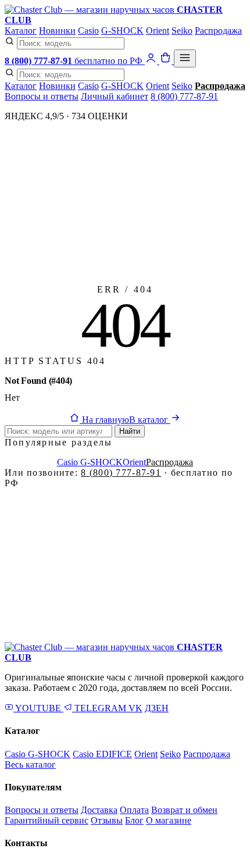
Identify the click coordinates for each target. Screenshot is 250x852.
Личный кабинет (114, 96)
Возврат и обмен (184, 810)
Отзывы (107, 820)
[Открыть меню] (185, 58)
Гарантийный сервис (46, 820)
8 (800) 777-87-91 (184, 96)
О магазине (168, 820)
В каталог (149, 420)
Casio (88, 30)
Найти (129, 431)
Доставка (99, 810)
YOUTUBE (38, 708)
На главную (104, 420)
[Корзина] (166, 61)
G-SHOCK (122, 30)
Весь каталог (30, 764)
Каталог (21, 30)
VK (135, 708)
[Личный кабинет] (152, 61)
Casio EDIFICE (102, 754)
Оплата (134, 810)
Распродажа (218, 30)
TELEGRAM (100, 708)
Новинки (57, 30)
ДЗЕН (157, 708)
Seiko (182, 30)
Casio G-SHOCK (90, 462)
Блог (134, 820)
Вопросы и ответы (41, 96)
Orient (157, 30)
